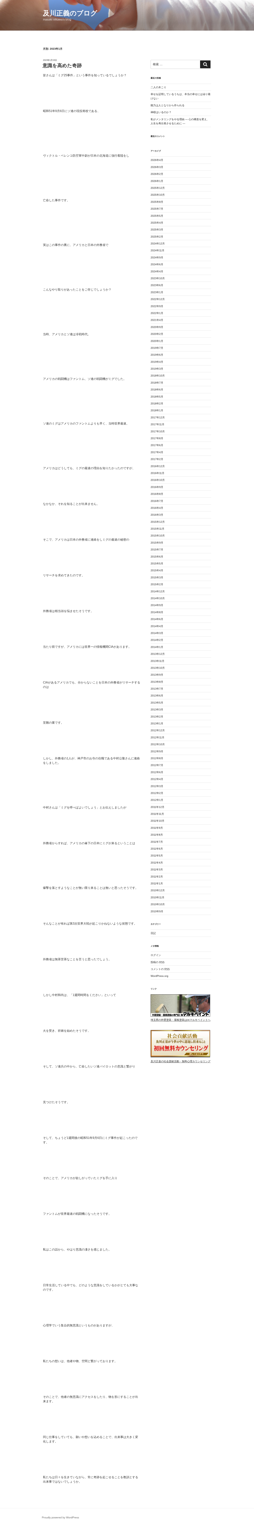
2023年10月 (158, 278)
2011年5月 (157, 855)
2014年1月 (157, 647)
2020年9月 (157, 327)
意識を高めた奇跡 (62, 65)
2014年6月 (157, 619)
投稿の (157, 962)
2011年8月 (157, 834)
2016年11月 (157, 473)
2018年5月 (157, 396)
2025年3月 (157, 229)
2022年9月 (157, 306)
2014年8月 (157, 612)
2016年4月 (157, 507)
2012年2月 (157, 793)
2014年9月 (157, 605)
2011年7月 (157, 841)
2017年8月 (157, 438)
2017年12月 (158, 417)
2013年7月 (157, 688)
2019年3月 (157, 368)
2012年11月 (157, 737)
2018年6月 (157, 389)
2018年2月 (157, 403)
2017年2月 (157, 459)
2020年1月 (157, 341)
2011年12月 (157, 807)
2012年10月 (158, 744)
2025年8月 (157, 201)
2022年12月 (158, 299)
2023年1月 (157, 292)
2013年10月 (158, 667)
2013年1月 (157, 723)
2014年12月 (158, 591)
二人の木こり (158, 87)
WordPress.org (159, 975)
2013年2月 (157, 716)
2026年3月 (157, 167)
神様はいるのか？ (161, 112)
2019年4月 (157, 361)
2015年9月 (157, 542)
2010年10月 (158, 904)
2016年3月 (157, 514)
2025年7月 (157, 208)
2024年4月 (157, 271)
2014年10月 (158, 598)
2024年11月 (157, 250)
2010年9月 (157, 911)
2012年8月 (157, 758)
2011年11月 (157, 813)
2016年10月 (158, 479)
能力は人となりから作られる (167, 105)
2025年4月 (157, 222)
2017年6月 (157, 445)
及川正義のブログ (70, 13)
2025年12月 (158, 187)
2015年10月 (158, 535)
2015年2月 (157, 584)
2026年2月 (157, 173)
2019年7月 (157, 347)
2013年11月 (157, 660)
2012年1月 (157, 799)
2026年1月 (157, 181)
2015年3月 (157, 577)
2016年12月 (158, 466)
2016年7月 (157, 500)
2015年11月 (157, 528)
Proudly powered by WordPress (60, 1517)
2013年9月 (157, 674)
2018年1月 (157, 410)
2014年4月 (157, 626)
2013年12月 (158, 653)
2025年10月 (158, 194)
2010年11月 (157, 897)
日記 (153, 933)
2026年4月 (157, 159)
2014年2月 (157, 639)
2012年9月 (157, 751)
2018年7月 (157, 382)
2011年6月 (157, 848)
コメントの (160, 969)
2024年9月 (157, 257)
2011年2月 (157, 876)
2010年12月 (158, 890)
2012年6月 (157, 772)
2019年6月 (157, 354)
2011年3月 (157, 869)
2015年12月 (158, 521)
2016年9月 (157, 487)
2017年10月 (158, 431)
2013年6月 (157, 695)
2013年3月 (157, 709)
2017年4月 (157, 452)
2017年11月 (157, 424)
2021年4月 (157, 319)
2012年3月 (157, 786)
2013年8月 (157, 681)
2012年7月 (157, 765)
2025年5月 (157, 215)
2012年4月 (157, 779)
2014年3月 (157, 633)
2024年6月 (157, 264)
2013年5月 (157, 702)
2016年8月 (157, 493)
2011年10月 (157, 820)
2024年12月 (158, 243)
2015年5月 (157, 563)
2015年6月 (157, 556)
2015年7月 (157, 549)
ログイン (156, 955)
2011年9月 (157, 827)
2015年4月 (157, 570)
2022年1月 (157, 313)
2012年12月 (158, 730)
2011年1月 (157, 883)
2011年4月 (157, 862)
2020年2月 (157, 333)
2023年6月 (157, 285)
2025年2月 (157, 236)
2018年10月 (158, 375)
